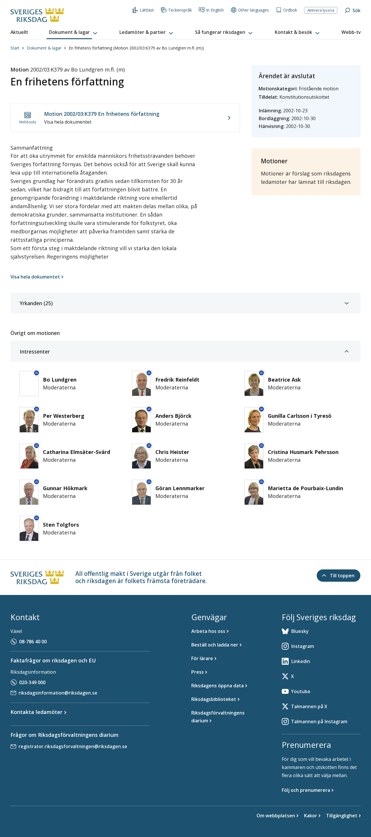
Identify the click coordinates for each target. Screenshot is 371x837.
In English (215, 10)
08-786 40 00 (33, 641)
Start (14, 48)
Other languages (253, 10)
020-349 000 (32, 682)
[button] (73, 32)
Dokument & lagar (44, 48)
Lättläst (147, 10)
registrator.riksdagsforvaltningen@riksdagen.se (73, 746)
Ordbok (290, 10)
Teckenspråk (180, 10)
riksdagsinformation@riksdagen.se (58, 693)
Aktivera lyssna (320, 10)
